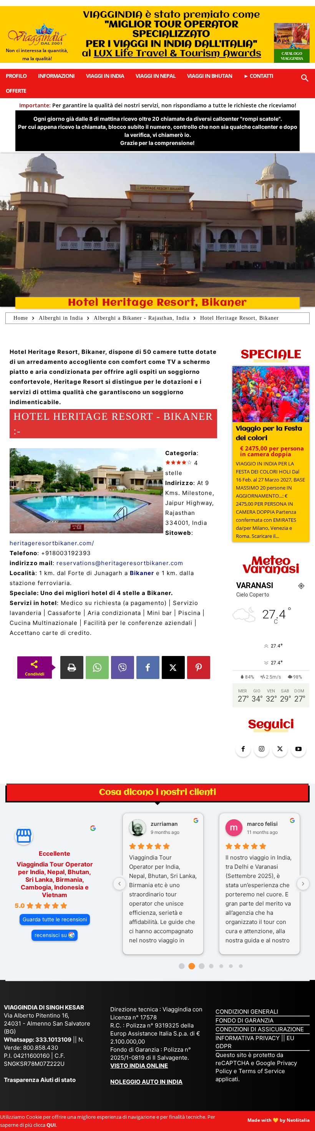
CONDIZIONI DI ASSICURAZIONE (260, 1029)
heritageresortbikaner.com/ (52, 543)
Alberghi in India (61, 318)
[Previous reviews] (119, 883)
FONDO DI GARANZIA (245, 1020)
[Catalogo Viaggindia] (292, 43)
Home (20, 318)
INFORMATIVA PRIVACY (248, 1038)
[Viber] (122, 667)
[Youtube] (298, 749)
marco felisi (262, 823)
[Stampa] (71, 667)
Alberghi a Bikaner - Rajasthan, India (141, 318)
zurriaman (164, 823)
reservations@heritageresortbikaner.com (119, 563)
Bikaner (142, 573)
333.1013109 (53, 1039)
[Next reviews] (303, 883)
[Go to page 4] (221, 966)
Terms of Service (262, 1071)
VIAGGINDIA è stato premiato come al (171, 34)
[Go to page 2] (201, 966)
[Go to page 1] (191, 966)
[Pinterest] (198, 667)
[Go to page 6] (241, 966)
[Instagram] (261, 749)
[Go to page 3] (211, 966)
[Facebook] (147, 667)
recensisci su (51, 935)
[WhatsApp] (97, 667)
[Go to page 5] (231, 966)
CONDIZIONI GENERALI (247, 1011)
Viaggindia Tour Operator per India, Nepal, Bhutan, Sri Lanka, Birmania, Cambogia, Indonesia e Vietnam (55, 879)
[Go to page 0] (182, 966)
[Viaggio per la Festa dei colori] (270, 395)
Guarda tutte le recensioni (55, 919)
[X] (173, 667)
